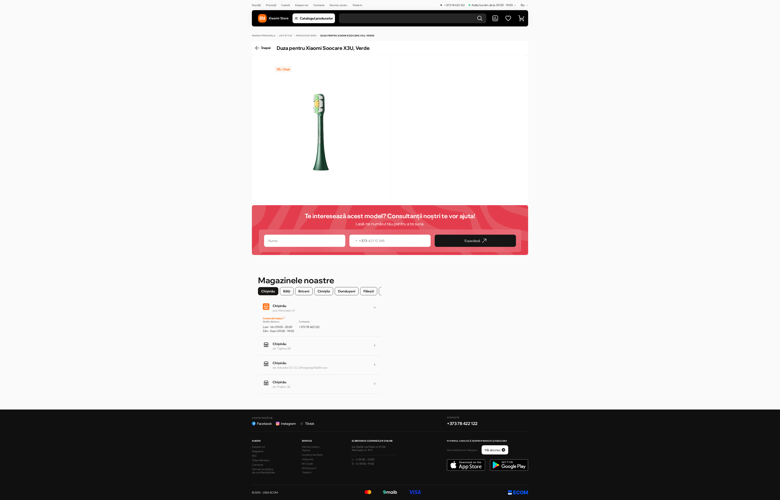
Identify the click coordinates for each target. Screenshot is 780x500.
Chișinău (268, 291)
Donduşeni (346, 291)
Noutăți (256, 5)
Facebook (264, 424)
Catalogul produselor (316, 18)
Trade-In (357, 5)
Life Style (285, 36)
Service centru (338, 5)
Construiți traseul (272, 318)
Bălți (286, 291)
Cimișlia (323, 291)
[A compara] (495, 18)
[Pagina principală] (273, 18)
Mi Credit (307, 463)
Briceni (303, 291)
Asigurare (307, 459)
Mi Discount (309, 468)
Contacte (318, 5)
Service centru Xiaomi (311, 448)
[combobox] (358, 241)
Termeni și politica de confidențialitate (263, 470)
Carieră (285, 5)
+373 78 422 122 (454, 5)
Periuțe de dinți (306, 36)
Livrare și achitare (312, 454)
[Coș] (521, 18)
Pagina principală (263, 36)
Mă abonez (493, 450)
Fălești (368, 291)
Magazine (257, 451)
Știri (254, 455)
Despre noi (301, 5)
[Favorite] (508, 18)
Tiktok (309, 424)
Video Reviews (260, 460)
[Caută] (479, 18)
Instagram (288, 424)
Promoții (271, 5)
